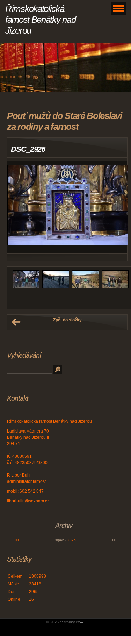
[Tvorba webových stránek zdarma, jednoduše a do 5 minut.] (82, 622)
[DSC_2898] (115, 287)
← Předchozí (16, 322)
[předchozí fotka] (19, 207)
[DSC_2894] (55, 287)
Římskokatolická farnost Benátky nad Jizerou (40, 19)
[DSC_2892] (26, 287)
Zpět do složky (67, 319)
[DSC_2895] (85, 287)
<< (17, 540)
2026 (71, 540)
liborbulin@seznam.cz (28, 501)
